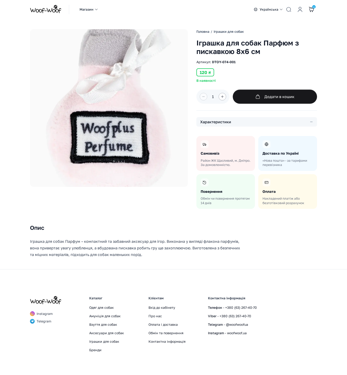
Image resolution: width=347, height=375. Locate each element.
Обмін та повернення (165, 333)
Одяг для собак (101, 307)
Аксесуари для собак (106, 333)
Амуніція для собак (105, 316)
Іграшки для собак (104, 341)
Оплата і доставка (163, 324)
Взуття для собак (103, 324)
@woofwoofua (237, 324)
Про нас (155, 316)
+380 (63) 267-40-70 (241, 307)
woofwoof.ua (237, 333)
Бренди (95, 350)
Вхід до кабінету (161, 307)
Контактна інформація (167, 341)
